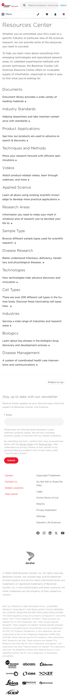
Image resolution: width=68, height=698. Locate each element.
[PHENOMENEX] (46, 683)
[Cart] (46, 14)
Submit (11, 460)
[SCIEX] (12, 692)
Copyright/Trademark (48, 475)
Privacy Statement (46, 510)
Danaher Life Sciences (48, 522)
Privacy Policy (26, 444)
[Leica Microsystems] (12, 683)
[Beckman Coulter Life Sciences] (10, 5)
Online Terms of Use (47, 497)
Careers (9, 475)
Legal (39, 491)
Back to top (57, 382)
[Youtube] (63, 533)
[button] (24, 5)
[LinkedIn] (50, 533)
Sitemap (40, 516)
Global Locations (14, 488)
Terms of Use (45, 444)
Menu (9, 14)
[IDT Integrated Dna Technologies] (46, 674)
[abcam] (29, 665)
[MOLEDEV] (29, 683)
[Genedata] (12, 674)
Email (8, 415)
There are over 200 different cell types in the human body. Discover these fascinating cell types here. (32, 301)
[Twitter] (56, 533)
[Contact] (38, 14)
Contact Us (11, 481)
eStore (63, 5)
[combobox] (39, 5)
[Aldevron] (46, 665)
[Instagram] (44, 533)
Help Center (11, 494)
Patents (40, 504)
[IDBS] (29, 674)
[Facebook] (38, 533)
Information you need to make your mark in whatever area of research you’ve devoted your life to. (31, 219)
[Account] (55, 14)
